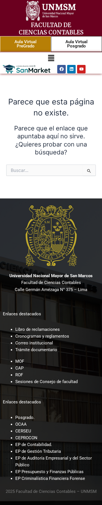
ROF (19, 374)
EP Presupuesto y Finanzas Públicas (49, 471)
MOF (19, 361)
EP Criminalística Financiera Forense (50, 478)
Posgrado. (25, 417)
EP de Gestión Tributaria (38, 451)
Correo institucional (34, 343)
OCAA (21, 424)
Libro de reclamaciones (37, 329)
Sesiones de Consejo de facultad (46, 381)
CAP (19, 368)
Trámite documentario (36, 349)
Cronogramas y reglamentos (42, 336)
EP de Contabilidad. (33, 444)
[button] (51, 58)
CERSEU (23, 431)
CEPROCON (26, 437)
